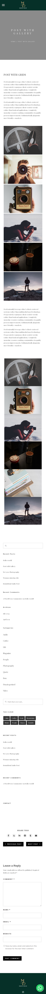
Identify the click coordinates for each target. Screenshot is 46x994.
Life (4, 647)
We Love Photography (11, 572)
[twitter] (14, 835)
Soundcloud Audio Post (11, 584)
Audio (5, 634)
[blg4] (23, 483)
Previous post (14, 844)
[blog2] (23, 228)
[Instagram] (23, 992)
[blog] (23, 169)
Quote (5, 672)
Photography (8, 666)
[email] (36, 835)
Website (7, 934)
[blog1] (23, 198)
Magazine (7, 653)
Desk (21, 718)
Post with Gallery (9, 566)
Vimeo (22, 723)
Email (7, 922)
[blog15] (23, 286)
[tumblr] (30, 835)
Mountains (30, 718)
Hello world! (7, 560)
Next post (33, 844)
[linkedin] (19, 835)
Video (5, 690)
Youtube (31, 723)
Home (13, 42)
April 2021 (6, 619)
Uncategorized (9, 684)
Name (6, 910)
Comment (9, 879)
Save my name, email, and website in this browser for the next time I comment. (21, 947)
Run (5, 678)
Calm (6, 718)
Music (7, 723)
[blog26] (23, 257)
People (6, 659)
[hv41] (23, 140)
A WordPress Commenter (12, 599)
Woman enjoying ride (11, 578)
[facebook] (8, 835)
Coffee (5, 641)
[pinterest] (25, 835)
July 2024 (6, 614)
